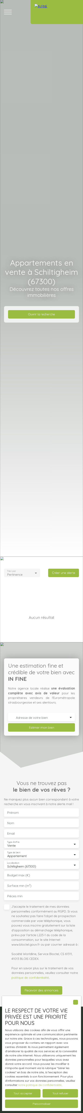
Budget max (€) (18, 875)
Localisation (13, 863)
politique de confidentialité (30, 978)
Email (11, 833)
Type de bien (13, 852)
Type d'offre (13, 842)
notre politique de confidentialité (39, 1085)
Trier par (11, 571)
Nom (10, 823)
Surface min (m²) (19, 886)
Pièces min (15, 896)
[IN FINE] (57, 12)
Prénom (13, 813)
